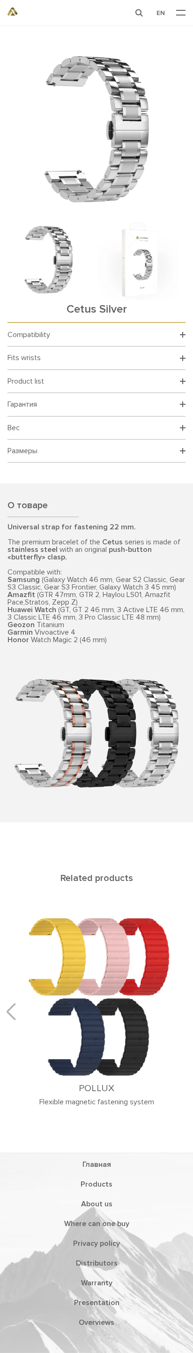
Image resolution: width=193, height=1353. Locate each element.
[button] (139, 13)
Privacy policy (96, 1243)
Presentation (96, 1302)
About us (96, 1204)
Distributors (97, 1263)
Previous (14, 1012)
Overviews (96, 1322)
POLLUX (96, 1088)
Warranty (96, 1283)
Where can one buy (96, 1223)
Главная (96, 1164)
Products (96, 1184)
